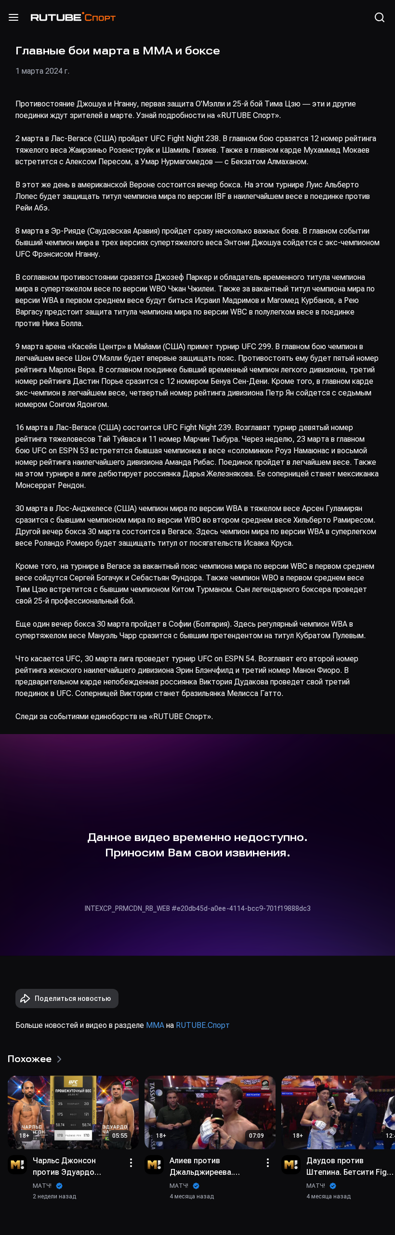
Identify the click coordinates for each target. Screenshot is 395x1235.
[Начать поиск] (379, 17)
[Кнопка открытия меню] (13, 17)
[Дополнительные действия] (131, 1162)
